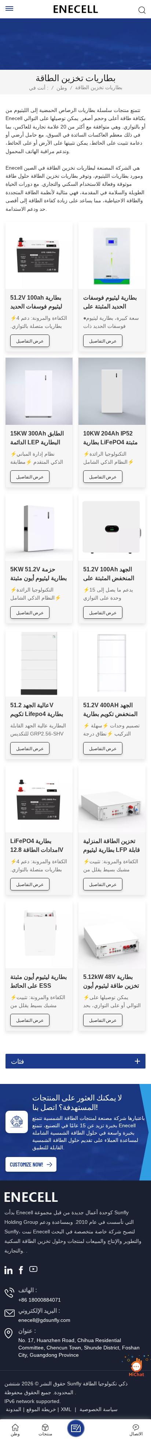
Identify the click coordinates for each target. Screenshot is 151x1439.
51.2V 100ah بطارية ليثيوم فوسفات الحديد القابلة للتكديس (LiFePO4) (36, 302)
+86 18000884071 (39, 1300)
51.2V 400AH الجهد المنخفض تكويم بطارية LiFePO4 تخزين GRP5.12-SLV (110, 710)
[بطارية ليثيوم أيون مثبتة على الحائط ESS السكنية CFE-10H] (39, 934)
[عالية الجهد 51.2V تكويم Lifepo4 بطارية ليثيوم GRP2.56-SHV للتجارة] (39, 663)
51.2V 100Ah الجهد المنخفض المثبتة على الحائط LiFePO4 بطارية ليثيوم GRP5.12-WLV (108, 574)
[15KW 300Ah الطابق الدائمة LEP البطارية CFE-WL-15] (39, 391)
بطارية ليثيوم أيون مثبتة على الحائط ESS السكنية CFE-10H (38, 982)
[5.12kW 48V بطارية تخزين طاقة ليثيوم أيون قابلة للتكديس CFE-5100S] (112, 934)
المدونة (13, 1409)
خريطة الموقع (41, 1409)
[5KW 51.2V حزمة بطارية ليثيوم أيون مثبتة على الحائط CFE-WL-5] (39, 527)
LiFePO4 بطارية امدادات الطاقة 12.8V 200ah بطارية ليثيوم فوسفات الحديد (36, 846)
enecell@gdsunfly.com (44, 1320)
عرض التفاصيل (30, 340)
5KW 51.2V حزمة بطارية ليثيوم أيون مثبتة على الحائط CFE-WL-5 (38, 574)
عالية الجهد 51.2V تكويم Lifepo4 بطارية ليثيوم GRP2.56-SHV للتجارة (37, 710)
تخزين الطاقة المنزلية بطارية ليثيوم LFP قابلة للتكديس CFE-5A (111, 846)
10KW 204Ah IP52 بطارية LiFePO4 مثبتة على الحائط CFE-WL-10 (110, 438)
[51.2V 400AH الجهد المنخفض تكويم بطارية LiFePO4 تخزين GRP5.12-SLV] (112, 663)
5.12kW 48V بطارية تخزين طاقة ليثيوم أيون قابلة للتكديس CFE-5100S (111, 982)
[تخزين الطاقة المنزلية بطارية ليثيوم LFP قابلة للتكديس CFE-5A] (112, 798)
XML (66, 1409)
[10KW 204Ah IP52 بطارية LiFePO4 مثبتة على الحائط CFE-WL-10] (112, 391)
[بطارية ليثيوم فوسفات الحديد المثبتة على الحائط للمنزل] (112, 255)
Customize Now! (26, 1164)
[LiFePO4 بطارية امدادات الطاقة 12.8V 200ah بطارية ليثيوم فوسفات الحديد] (39, 798)
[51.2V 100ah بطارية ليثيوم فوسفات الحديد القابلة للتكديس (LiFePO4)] (39, 255)
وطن (61, 88)
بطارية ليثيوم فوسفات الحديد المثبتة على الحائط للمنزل (110, 302)
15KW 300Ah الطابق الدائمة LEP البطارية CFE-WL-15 (37, 438)
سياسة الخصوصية (99, 1409)
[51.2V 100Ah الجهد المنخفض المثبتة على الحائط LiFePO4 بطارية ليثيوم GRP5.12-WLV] (112, 527)
